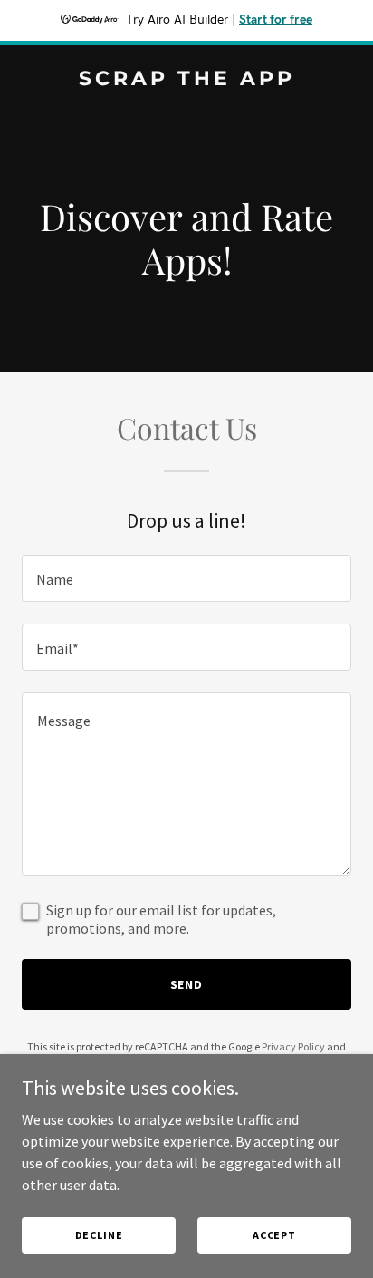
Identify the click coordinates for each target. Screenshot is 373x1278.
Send (187, 984)
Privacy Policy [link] (293, 1046)
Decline (99, 1235)
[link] (186, 80)
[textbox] (186, 578)
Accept (274, 1235)
